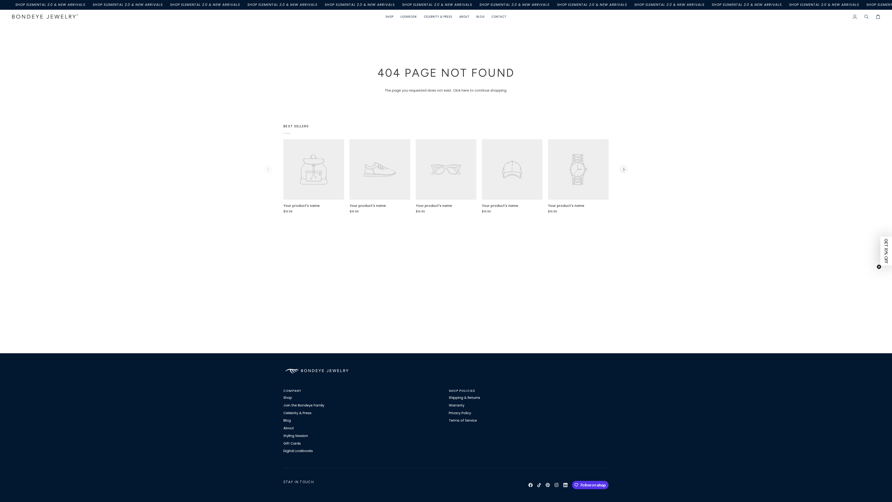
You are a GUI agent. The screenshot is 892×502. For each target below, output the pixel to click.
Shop (287, 397)
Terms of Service (463, 420)
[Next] (623, 169)
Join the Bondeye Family (303, 405)
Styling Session (295, 435)
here (465, 90)
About (288, 428)
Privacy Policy (460, 413)
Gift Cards (292, 443)
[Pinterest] (548, 485)
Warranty (456, 405)
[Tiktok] (539, 485)
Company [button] (292, 391)
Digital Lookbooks (298, 451)
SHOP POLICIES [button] (462, 391)
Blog (287, 420)
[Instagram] (556, 485)
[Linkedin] (565, 485)
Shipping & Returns (464, 397)
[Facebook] (530, 485)
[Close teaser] (879, 266)
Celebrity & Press (297, 413)
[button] (389, 17)
